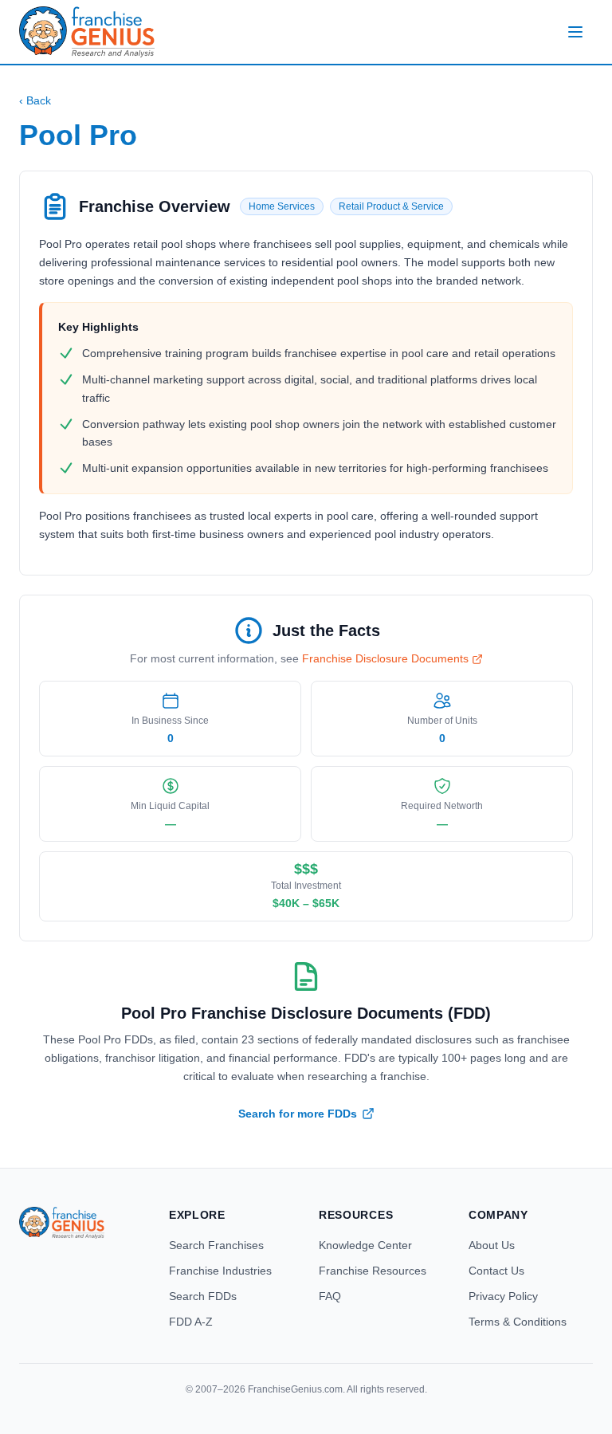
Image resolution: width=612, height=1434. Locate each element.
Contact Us (496, 1270)
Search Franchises (216, 1245)
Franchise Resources (372, 1270)
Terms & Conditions (518, 1321)
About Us (492, 1245)
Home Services (282, 206)
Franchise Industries (220, 1270)
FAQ (330, 1296)
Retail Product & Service (391, 206)
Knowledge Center (365, 1245)
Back (35, 100)
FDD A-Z (191, 1321)
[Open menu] (575, 31)
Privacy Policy (503, 1296)
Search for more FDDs (297, 1113)
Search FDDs (203, 1296)
